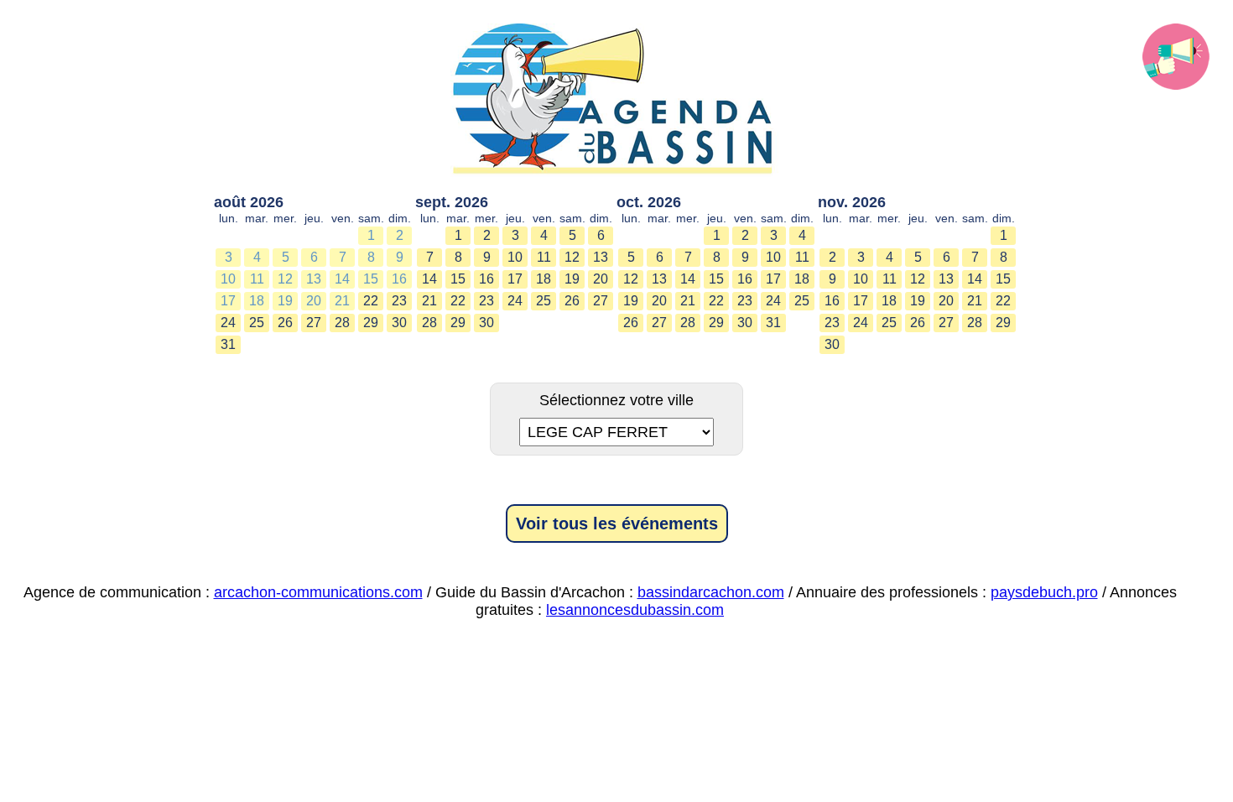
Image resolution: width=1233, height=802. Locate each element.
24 (228, 322)
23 (399, 301)
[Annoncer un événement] (1176, 57)
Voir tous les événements (617, 523)
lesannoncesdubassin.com (635, 610)
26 (285, 322)
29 (370, 322)
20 (313, 301)
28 (342, 322)
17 (228, 301)
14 (342, 279)
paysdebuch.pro (1044, 592)
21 (342, 301)
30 (399, 322)
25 (256, 322)
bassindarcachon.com (710, 592)
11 (257, 279)
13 (313, 279)
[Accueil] (616, 100)
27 (313, 322)
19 (285, 301)
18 (256, 301)
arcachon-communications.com (318, 592)
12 (285, 279)
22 (370, 301)
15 (370, 279)
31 (228, 344)
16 (399, 279)
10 (228, 279)
